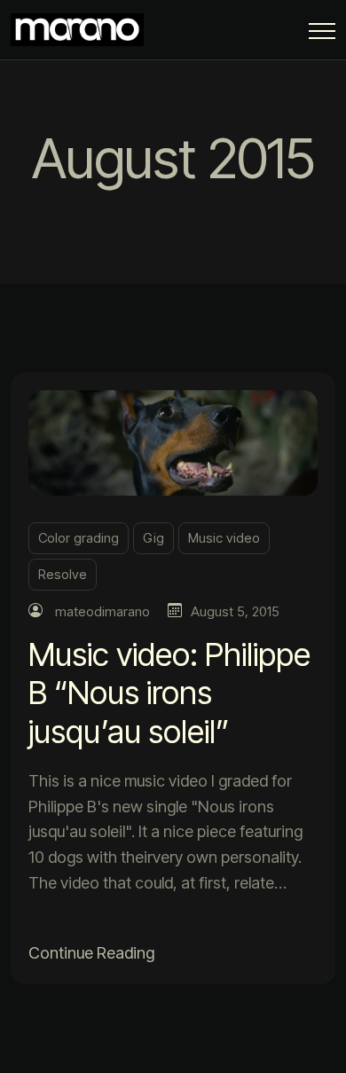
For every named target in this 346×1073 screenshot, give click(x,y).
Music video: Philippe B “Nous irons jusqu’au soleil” (169, 692)
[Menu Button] (322, 34)
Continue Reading (91, 953)
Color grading (78, 537)
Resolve (62, 574)
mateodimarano (102, 611)
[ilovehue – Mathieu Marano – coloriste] (82, 29)
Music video (224, 537)
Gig (153, 537)
